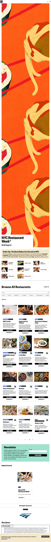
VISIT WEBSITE (25, 330)
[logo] (1, 1)
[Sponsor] (25, 518)
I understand (45, 536)
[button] (9, 263)
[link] (7, 530)
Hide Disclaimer (7, 526)
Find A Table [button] (9, 330)
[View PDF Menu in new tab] (15, 353)
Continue (38, 455)
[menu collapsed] (50, 1)
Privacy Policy (4, 539)
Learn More (20, 497)
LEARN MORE (9, 332)
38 (29, 439)
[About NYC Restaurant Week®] (25, 477)
